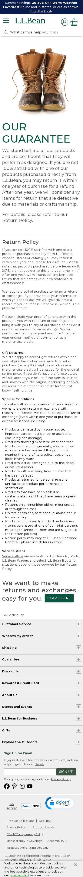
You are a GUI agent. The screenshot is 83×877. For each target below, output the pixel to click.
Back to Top (16, 615)
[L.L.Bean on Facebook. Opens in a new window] (7, 786)
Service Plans (12, 556)
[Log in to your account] (64, 22)
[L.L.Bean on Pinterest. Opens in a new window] (14, 786)
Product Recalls (43, 827)
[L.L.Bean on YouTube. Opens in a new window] (30, 786)
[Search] (7, 32)
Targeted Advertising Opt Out (27, 847)
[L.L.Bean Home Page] (36, 22)
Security (44, 820)
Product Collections (20, 820)
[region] (41, 7)
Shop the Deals (41, 11)
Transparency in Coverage (25, 840)
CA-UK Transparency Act (23, 834)
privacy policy (19, 875)
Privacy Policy (61, 779)
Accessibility (55, 840)
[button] (60, 803)
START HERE (59, 598)
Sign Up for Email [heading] (18, 753)
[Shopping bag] (75, 22)
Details (39, 764)
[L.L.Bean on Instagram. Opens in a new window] (22, 786)
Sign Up (66, 772)
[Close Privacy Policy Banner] (76, 865)
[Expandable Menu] (6, 21)
